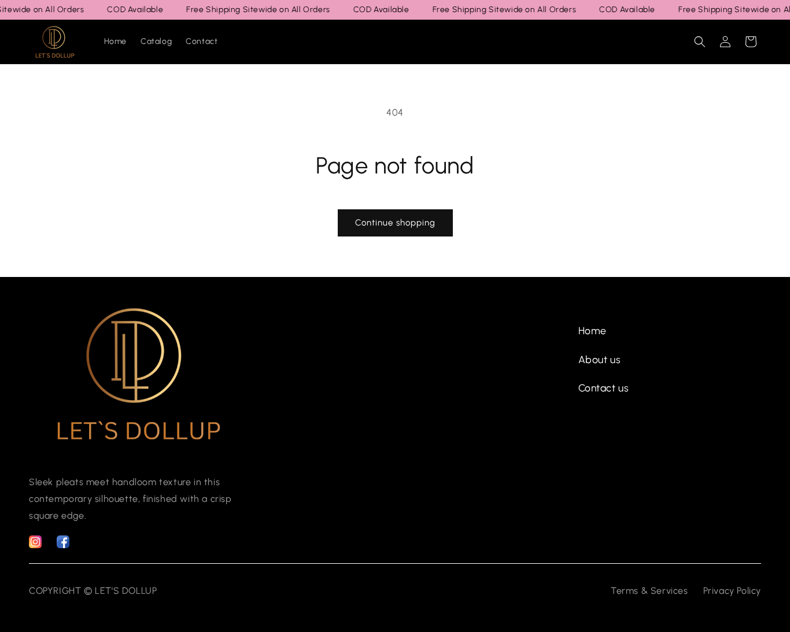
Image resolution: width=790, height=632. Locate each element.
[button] (700, 41)
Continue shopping (395, 222)
